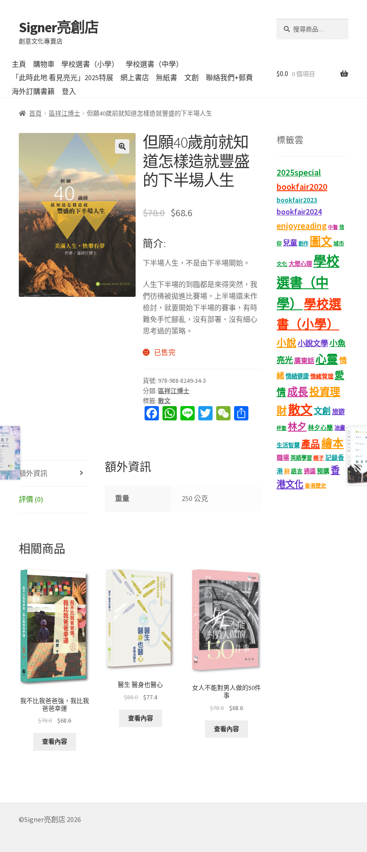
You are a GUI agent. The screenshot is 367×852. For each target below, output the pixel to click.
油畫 (339, 427)
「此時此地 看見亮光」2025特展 (62, 77)
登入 (69, 91)
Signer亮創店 (58, 27)
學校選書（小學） (90, 64)
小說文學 (313, 343)
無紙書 (166, 77)
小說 (286, 343)
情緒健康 (297, 376)
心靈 (327, 359)
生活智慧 (288, 445)
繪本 (332, 443)
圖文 (321, 241)
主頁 (19, 64)
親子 (318, 457)
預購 (323, 471)
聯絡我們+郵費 (229, 77)
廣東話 (304, 360)
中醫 (333, 227)
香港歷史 (315, 485)
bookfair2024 (299, 212)
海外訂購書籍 (33, 91)
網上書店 (134, 77)
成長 (297, 391)
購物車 (44, 64)
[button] (122, 146)
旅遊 (338, 412)
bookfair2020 (302, 186)
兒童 (290, 242)
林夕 (297, 426)
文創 (191, 77)
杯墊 (281, 428)
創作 (303, 243)
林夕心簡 (320, 428)
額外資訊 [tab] (33, 473)
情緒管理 (321, 376)
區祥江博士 (64, 113)
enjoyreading (302, 225)
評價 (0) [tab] (31, 499)
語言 (297, 471)
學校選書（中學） (154, 64)
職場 (283, 458)
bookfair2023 (297, 199)
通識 (310, 471)
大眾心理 (300, 264)
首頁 (35, 113)
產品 (310, 444)
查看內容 (54, 741)
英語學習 (301, 457)
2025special (299, 172)
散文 (164, 401)
